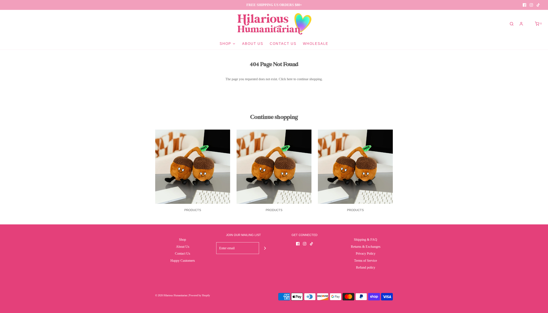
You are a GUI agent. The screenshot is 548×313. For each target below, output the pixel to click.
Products (192, 210)
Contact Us (283, 43)
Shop (182, 239)
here (290, 79)
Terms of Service (365, 260)
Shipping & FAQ (365, 239)
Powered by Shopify (199, 295)
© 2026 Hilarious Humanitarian (171, 295)
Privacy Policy (365, 253)
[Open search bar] (511, 23)
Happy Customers (182, 260)
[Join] (265, 248)
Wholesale (315, 43)
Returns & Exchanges (365, 246)
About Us (252, 43)
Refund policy (365, 267)
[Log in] (521, 24)
